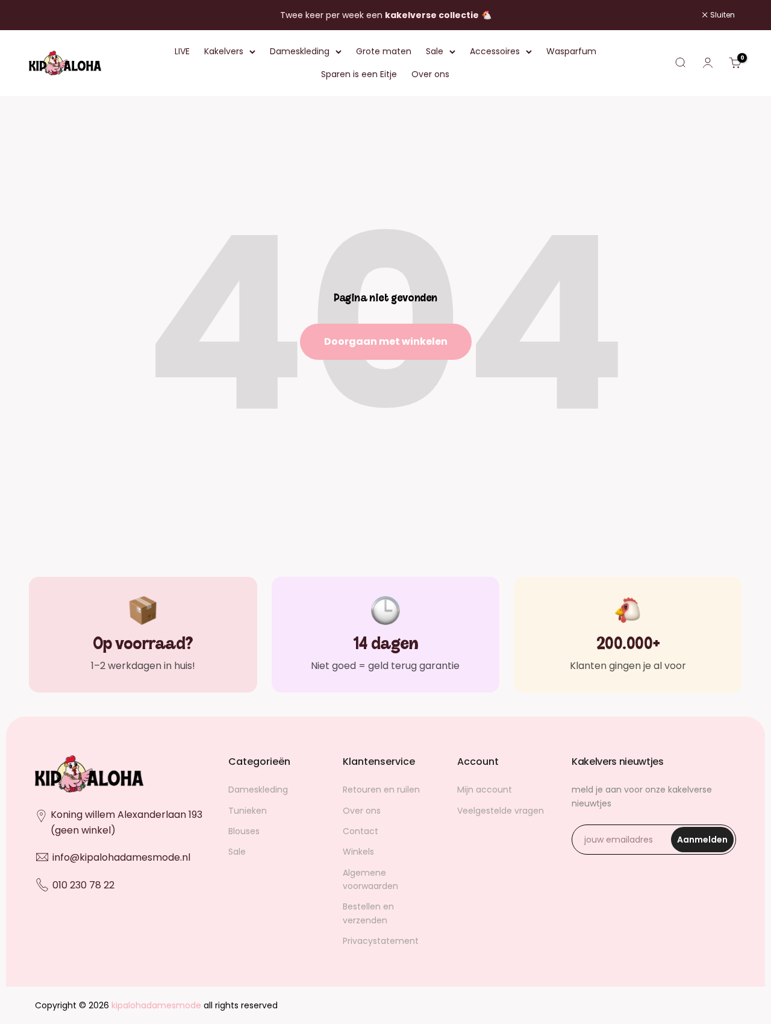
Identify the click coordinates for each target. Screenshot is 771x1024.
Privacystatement (381, 941)
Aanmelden (705, 843)
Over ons (430, 75)
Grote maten (383, 51)
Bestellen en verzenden (368, 913)
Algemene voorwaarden (370, 879)
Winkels (358, 852)
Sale (434, 51)
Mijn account (484, 790)
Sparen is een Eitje (359, 75)
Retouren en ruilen (381, 790)
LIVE (182, 51)
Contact (360, 831)
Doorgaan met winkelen (386, 341)
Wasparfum (571, 51)
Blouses (244, 831)
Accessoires (495, 51)
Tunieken (247, 811)
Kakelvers (223, 51)
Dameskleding (299, 51)
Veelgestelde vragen (500, 811)
